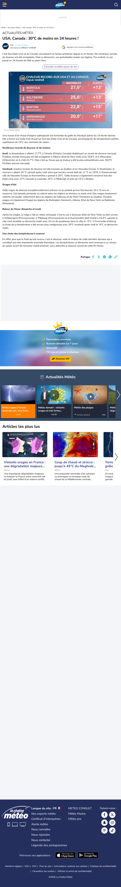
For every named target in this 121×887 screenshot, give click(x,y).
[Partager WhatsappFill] (110, 256)
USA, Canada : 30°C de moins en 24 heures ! (38, 28)
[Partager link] (115, 256)
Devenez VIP (62, 358)
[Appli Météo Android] (88, 855)
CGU (27, 866)
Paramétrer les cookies (43, 871)
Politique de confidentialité (103, 866)
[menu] (4, 4)
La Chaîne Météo (21, 45)
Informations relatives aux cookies (70, 866)
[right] (118, 395)
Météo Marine (77, 814)
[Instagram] (112, 822)
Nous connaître (40, 829)
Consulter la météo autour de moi (60, 66)
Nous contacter (40, 840)
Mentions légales (13, 866)
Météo (3, 28)
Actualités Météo (14, 28)
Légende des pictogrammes (49, 845)
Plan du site (45, 866)
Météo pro (74, 819)
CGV (34, 866)
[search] (116, 4)
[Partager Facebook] (93, 256)
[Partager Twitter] (98, 256)
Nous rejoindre (40, 835)
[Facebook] (104, 815)
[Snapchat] (104, 822)
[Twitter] (112, 815)
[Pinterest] (104, 830)
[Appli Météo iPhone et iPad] (65, 855)
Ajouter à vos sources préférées (80, 47)
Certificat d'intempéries (46, 819)
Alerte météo (39, 824)
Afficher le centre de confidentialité (75, 871)
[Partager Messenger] (104, 256)
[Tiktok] (112, 830)
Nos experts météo (43, 814)
